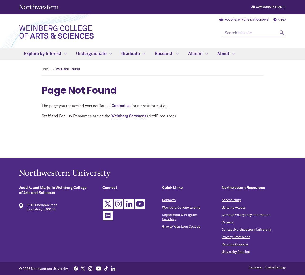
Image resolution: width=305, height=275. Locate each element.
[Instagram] (90, 268)
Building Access (234, 207)
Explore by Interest (43, 54)
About (223, 54)
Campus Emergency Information (246, 215)
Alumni (195, 54)
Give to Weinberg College (181, 226)
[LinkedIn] (113, 268)
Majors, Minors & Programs (247, 20)
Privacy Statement (236, 237)
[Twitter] (83, 268)
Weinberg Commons (128, 116)
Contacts (169, 200)
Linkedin (129, 204)
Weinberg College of (56, 32)
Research (164, 54)
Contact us (121, 106)
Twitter (108, 204)
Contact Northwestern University (246, 229)
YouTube (140, 204)
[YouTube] (98, 268)
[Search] (282, 32)
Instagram (118, 204)
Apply (282, 20)
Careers (228, 222)
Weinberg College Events (181, 207)
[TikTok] (106, 268)
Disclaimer (256, 267)
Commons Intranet (271, 7)
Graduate (131, 54)
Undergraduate (91, 54)
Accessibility (231, 200)
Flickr (108, 215)
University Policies (236, 252)
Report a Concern (235, 244)
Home (46, 69)
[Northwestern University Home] (39, 6)
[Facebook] (76, 268)
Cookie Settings (275, 267)
